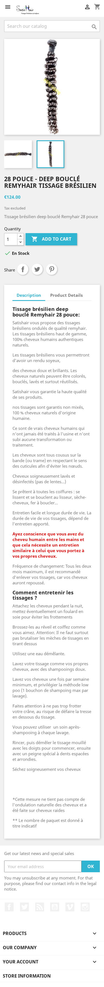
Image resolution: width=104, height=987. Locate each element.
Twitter (24, 907)
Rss (39, 907)
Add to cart (51, 239)
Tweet (37, 269)
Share (22, 269)
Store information (27, 976)
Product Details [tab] (66, 295)
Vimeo (69, 907)
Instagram (85, 907)
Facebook (9, 907)
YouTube (54, 907)
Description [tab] (29, 295)
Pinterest (51, 269)
